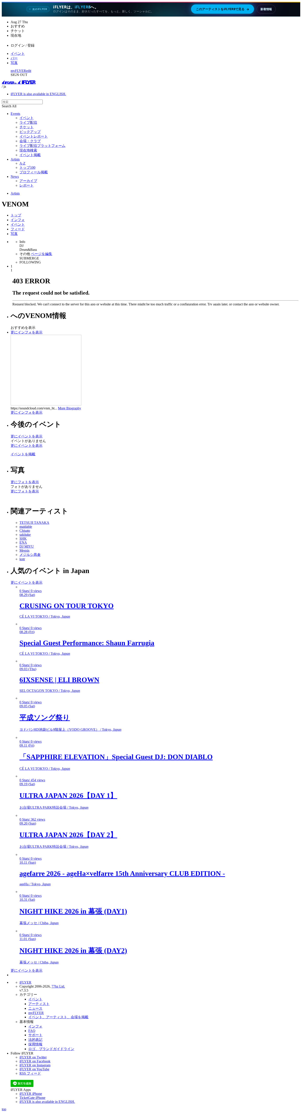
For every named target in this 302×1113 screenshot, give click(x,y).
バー (14, 58)
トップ (16, 215)
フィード (18, 229)
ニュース (35, 1008)
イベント (18, 53)
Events (15, 113)
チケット (26, 127)
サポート (35, 1035)
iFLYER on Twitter (33, 1057)
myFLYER (18, 71)
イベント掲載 (30, 155)
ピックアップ (30, 132)
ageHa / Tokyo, (35, 884)
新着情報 (266, 9)
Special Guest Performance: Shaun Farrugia (86, 643)
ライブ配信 (28, 122)
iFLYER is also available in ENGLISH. (38, 94)
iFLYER (25, 982)
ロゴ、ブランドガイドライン (51, 1049)
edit (28, 71)
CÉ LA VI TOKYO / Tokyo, (44, 616)
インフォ (18, 220)
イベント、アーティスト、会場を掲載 (58, 1017)
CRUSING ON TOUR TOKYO (66, 606)
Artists (15, 159)
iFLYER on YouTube (34, 1069)
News (15, 176)
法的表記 (35, 1039)
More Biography (69, 408)
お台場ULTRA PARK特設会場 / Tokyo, (53, 807)
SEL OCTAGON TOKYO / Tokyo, (49, 691)
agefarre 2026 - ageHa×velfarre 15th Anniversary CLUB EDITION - (122, 873)
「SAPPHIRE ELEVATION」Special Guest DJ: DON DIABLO (116, 757)
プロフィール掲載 (33, 172)
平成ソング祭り (44, 717)
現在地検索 (28, 150)
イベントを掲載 (23, 454)
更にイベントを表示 (26, 436)
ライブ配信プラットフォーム (42, 146)
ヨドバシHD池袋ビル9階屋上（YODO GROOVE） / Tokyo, (70, 729)
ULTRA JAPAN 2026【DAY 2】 (68, 835)
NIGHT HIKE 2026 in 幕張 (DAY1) (73, 911)
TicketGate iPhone (32, 1098)
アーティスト (39, 1004)
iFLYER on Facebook (34, 1061)
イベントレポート (33, 136)
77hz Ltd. (58, 986)
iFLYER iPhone (30, 1094)
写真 (14, 63)
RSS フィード (30, 1073)
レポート (26, 185)
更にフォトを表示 (25, 482)
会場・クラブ (30, 141)
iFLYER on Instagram (34, 1065)
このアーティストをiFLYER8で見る (222, 9)
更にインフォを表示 (26, 332)
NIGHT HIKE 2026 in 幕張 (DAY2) (73, 950)
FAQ (31, 1031)
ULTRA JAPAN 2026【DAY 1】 (68, 795)
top (4, 1109)
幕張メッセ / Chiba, (39, 923)
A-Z (22, 163)
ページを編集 (41, 254)
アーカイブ (28, 181)
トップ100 (27, 167)
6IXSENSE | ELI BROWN (59, 680)
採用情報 (35, 1044)
